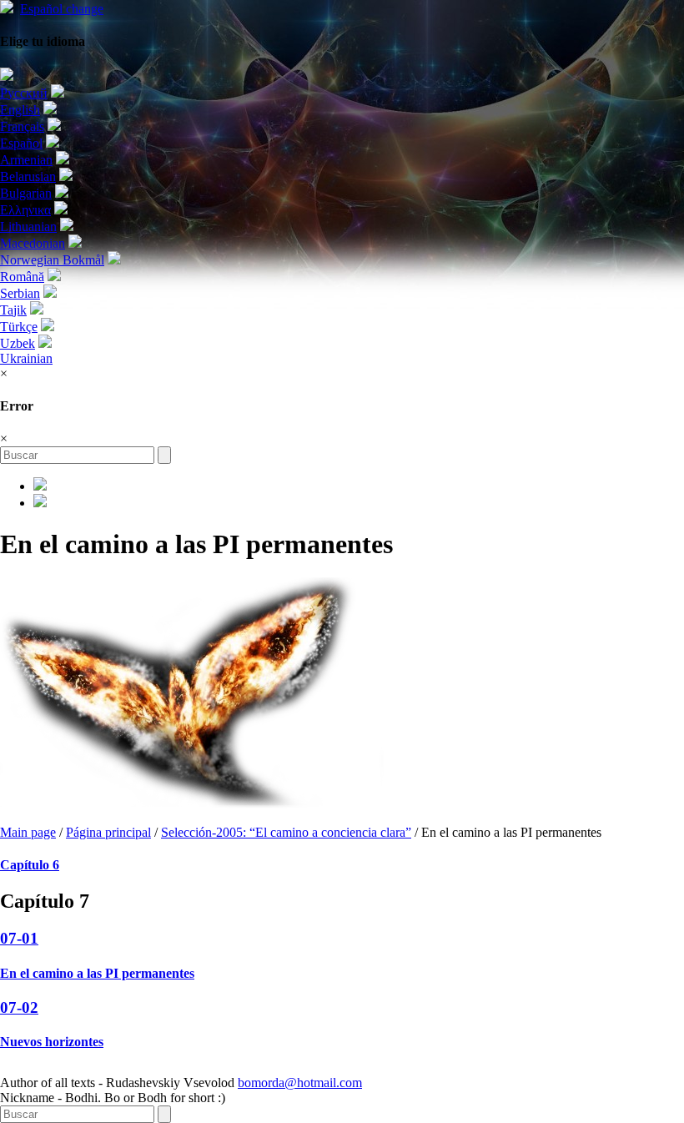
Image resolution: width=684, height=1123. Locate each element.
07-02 (19, 1007)
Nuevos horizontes (51, 1042)
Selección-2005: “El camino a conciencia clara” (286, 832)
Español (61, 9)
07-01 (19, 938)
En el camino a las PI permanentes (97, 973)
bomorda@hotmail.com (300, 1082)
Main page (28, 832)
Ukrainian (26, 358)
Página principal (108, 832)
